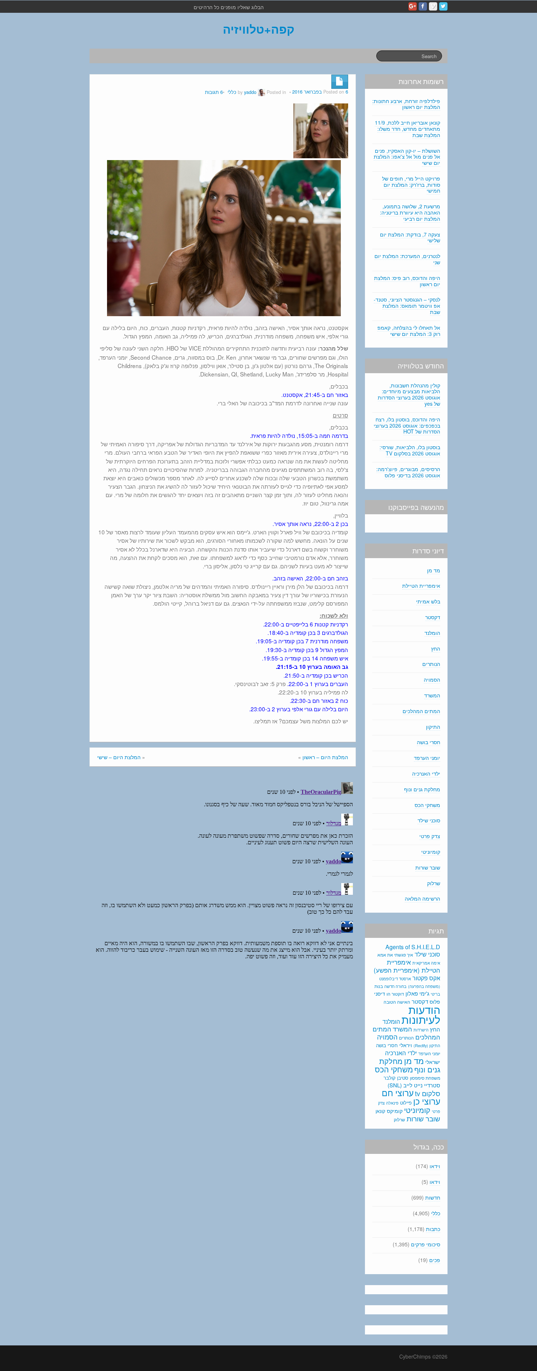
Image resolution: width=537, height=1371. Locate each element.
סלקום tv (427, 1093)
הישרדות (421, 1030)
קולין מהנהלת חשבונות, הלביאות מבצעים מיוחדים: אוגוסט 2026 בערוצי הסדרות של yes (409, 394)
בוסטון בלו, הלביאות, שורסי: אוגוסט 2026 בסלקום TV (410, 450)
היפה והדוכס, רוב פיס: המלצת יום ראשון (407, 281)
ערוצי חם (398, 1092)
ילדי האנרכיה (426, 773)
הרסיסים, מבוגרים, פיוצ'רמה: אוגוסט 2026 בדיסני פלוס (408, 472)
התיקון (433, 726)
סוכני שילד (429, 820)
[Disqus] (223, 870)
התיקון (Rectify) (427, 1045)
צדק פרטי (429, 836)
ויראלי (405, 1045)
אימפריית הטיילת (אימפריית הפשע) (407, 966)
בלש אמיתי (428, 601)
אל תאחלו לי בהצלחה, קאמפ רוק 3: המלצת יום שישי (408, 330)
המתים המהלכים (421, 711)
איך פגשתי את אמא (395, 954)
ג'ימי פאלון (417, 993)
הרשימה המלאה (422, 898)
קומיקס (395, 1110)
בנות (378, 986)
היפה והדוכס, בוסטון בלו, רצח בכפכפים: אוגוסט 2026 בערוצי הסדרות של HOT (407, 425)
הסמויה (432, 679)
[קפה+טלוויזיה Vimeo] (433, 6)
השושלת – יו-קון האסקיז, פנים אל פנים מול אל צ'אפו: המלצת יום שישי (407, 157)
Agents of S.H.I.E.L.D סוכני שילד (412, 950)
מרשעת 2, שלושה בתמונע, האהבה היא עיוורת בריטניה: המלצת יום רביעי (410, 212)
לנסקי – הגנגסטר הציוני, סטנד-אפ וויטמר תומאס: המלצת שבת (407, 305)
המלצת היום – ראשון (325, 757)
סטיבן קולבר (396, 1077)
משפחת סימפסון (425, 1078)
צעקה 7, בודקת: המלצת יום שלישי (410, 237)
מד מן (433, 570)
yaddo (250, 92)
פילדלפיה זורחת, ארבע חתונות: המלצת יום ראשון (406, 104)
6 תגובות (214, 92)
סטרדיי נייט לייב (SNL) (414, 1085)
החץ (435, 648)
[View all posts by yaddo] (261, 92)
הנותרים (431, 663)
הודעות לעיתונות (420, 1014)
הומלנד (432, 632)
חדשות (432, 1197)
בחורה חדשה (395, 986)
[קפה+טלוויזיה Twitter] (443, 6)
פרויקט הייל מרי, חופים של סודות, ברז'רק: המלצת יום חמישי (411, 184)
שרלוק (433, 883)
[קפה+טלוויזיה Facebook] (423, 6)
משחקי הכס (427, 804)
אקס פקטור (426, 978)
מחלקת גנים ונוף (422, 789)
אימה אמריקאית (426, 963)
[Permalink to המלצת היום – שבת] (320, 130)
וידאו (435, 1166)
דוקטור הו (395, 994)
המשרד (432, 695)
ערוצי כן (426, 1101)
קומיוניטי (430, 851)
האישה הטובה (397, 1002)
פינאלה (392, 1103)
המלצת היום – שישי (119, 757)
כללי (232, 92)
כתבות (433, 1228)
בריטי (435, 994)
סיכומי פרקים (425, 1244)
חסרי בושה (428, 742)
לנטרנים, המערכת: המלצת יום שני (407, 259)
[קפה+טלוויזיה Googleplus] (412, 6)
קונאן (380, 1110)
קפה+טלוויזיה (258, 28)
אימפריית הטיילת (421, 585)
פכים (434, 1260)
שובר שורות (427, 867)
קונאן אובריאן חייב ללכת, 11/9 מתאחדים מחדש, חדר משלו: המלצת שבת (407, 129)
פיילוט (406, 1102)
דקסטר (432, 617)
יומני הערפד (427, 757)
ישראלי (432, 1061)
